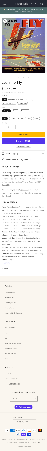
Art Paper (6, 111)
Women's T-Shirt (9, 103)
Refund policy (41, 439)
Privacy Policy (9, 308)
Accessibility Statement (13, 313)
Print (5, 99)
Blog (6, 333)
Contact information (24, 446)
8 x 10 (5, 118)
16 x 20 (20, 118)
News (6, 359)
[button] (4, 3)
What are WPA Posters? (13, 343)
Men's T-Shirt (27, 99)
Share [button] (6, 268)
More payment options (24, 146)
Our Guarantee (10, 328)
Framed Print (14, 99)
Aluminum (25, 111)
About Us (8, 374)
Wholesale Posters (11, 348)
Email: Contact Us (11, 379)
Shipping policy (35, 442)
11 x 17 (12, 118)
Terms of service (24, 442)
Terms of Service (11, 297)
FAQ (6, 338)
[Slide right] (28, 77)
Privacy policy (13, 442)
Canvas (15, 111)
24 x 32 (28, 118)
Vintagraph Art (10, 439)
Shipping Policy (10, 302)
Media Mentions (10, 354)
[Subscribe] (34, 399)
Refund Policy (10, 292)
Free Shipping (6, 92)
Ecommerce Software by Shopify (25, 439)
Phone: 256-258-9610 (12, 384)
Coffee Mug (22, 103)
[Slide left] (18, 77)
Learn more (7, 263)
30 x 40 (36, 118)
